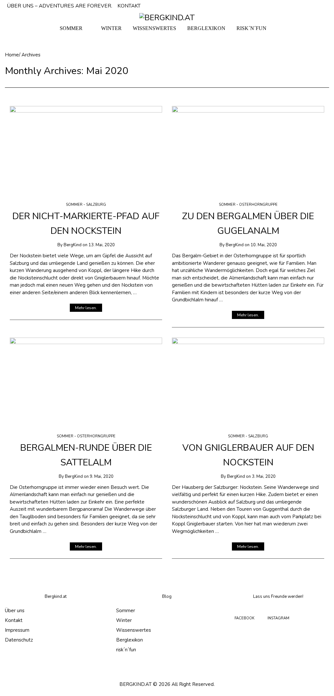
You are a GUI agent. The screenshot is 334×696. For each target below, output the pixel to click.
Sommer (125, 610)
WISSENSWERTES (154, 28)
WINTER (111, 28)
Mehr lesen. (86, 308)
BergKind (73, 245)
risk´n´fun (126, 649)
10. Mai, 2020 (263, 245)
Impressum (17, 630)
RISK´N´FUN (251, 28)
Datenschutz (19, 640)
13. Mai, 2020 (101, 245)
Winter (124, 620)
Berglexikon (129, 640)
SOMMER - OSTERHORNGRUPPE (248, 204)
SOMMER (71, 28)
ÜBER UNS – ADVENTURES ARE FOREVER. (59, 5)
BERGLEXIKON (206, 28)
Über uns (14, 610)
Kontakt (14, 620)
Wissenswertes (133, 630)
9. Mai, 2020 (102, 476)
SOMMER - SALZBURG (86, 204)
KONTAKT (129, 5)
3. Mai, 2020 (264, 476)
